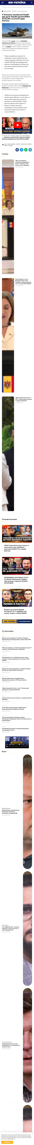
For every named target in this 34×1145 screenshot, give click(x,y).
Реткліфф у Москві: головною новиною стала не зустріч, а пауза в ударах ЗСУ (10, 928)
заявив (9, 46)
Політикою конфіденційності (8, 1138)
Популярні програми (9, 519)
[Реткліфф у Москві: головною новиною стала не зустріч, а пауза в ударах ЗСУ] (27, 928)
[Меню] (3, 2)
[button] (17, 150)
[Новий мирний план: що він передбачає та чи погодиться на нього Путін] (27, 1045)
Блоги (4, 751)
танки (13, 41)
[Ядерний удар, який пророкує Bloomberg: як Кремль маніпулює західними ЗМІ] (27, 811)
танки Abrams (11, 144)
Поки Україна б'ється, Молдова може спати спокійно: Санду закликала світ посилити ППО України (15, 659)
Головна (4, 7)
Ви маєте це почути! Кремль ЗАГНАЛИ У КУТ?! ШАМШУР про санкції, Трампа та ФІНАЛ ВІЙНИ (15, 611)
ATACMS (18, 144)
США (5, 144)
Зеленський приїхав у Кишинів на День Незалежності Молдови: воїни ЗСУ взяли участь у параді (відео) (16, 719)
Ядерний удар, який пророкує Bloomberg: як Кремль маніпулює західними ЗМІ (10, 811)
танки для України (26, 144)
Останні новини (7, 631)
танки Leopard (8, 145)
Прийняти (7, 1142)
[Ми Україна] (17, 2)
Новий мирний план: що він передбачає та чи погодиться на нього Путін (11, 1045)
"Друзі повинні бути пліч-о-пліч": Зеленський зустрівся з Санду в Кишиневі (23, 399)
